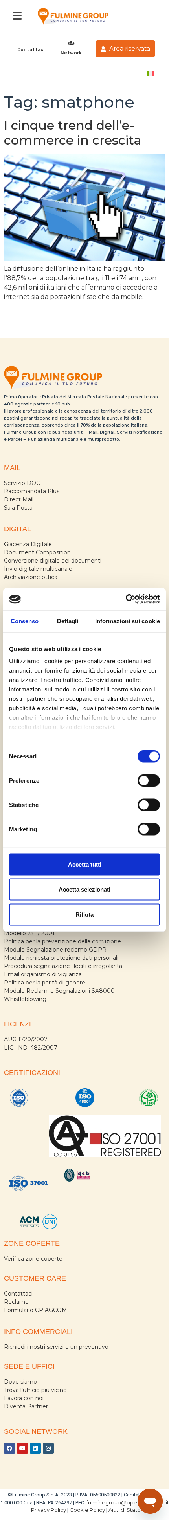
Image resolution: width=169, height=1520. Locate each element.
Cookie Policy (87, 1510)
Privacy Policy (48, 1510)
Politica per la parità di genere (44, 982)
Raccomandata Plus (31, 491)
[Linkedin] (35, 1448)
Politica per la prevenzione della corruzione (62, 941)
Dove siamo (20, 1381)
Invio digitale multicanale (38, 568)
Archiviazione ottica (30, 577)
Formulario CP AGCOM (35, 1310)
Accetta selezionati (84, 889)
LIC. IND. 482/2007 (30, 1047)
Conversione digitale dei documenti (52, 560)
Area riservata (129, 48)
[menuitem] (150, 73)
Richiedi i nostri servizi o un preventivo (56, 1346)
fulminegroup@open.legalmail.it (127, 1502)
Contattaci (30, 49)
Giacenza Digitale (28, 544)
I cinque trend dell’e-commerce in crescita (72, 133)
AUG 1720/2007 (26, 1039)
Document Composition (37, 552)
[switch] (149, 780)
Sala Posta (18, 507)
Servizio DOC (22, 483)
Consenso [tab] (25, 620)
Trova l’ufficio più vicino (35, 1389)
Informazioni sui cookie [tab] (127, 620)
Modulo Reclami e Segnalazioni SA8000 (59, 990)
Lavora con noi (24, 1398)
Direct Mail (18, 499)
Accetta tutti (84, 864)
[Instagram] (48, 1448)
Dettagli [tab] (68, 620)
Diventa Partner (26, 1406)
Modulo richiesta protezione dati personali (61, 957)
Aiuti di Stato (124, 1510)
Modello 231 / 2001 (29, 933)
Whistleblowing (25, 998)
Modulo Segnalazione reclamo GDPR (55, 949)
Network (71, 53)
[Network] (71, 43)
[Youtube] (22, 1448)
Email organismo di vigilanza (43, 974)
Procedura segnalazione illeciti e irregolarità (63, 966)
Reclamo (16, 1301)
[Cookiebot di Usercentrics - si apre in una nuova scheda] (125, 599)
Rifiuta (84, 914)
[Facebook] (9, 1448)
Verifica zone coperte (33, 1258)
